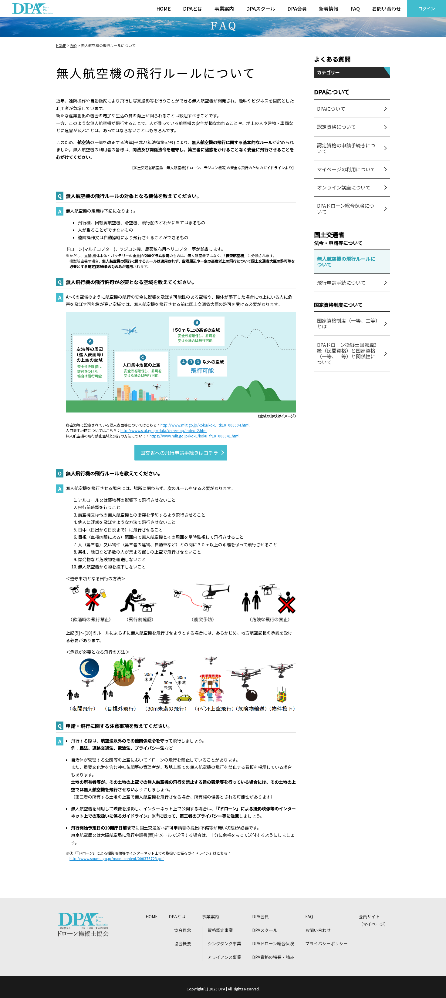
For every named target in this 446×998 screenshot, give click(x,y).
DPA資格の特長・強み (273, 957)
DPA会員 (297, 8)
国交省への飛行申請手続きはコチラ (179, 452)
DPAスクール (260, 8)
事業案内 (224, 8)
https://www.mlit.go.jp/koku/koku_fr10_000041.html (194, 435)
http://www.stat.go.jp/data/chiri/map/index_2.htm (163, 430)
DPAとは (192, 8)
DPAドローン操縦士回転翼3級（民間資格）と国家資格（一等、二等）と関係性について (347, 353)
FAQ (355, 8)
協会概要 (182, 943)
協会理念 (182, 930)
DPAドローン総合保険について (345, 208)
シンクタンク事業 (224, 943)
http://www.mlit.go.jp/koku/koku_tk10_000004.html (204, 424)
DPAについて (331, 108)
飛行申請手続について (341, 282)
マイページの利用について (346, 169)
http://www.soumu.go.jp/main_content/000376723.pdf (116, 858)
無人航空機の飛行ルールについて (346, 261)
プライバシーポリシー (326, 943)
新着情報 (328, 8)
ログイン (426, 8)
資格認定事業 (220, 930)
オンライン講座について (343, 187)
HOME (163, 8)
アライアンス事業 (224, 957)
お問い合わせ (386, 8)
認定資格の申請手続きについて (346, 148)
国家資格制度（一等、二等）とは (347, 323)
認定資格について (336, 126)
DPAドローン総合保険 (273, 943)
